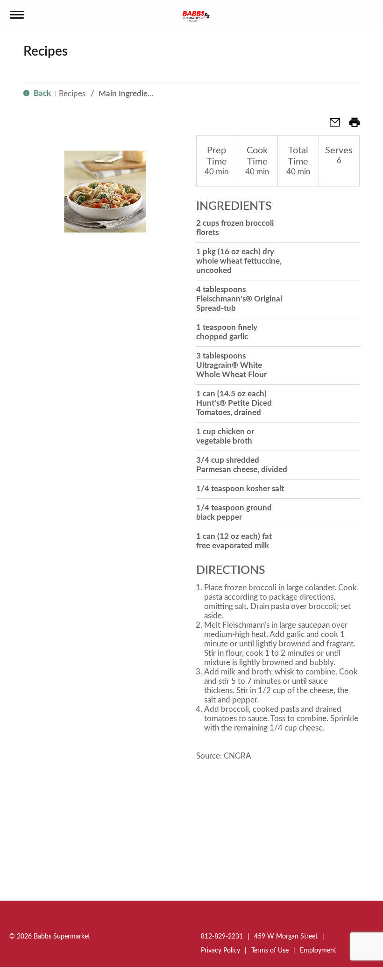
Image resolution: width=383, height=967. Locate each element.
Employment (318, 950)
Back (41, 93)
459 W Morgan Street (286, 936)
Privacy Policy (220, 950)
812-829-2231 (222, 936)
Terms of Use (270, 950)
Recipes (72, 94)
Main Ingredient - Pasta (140, 94)
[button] (331, 125)
